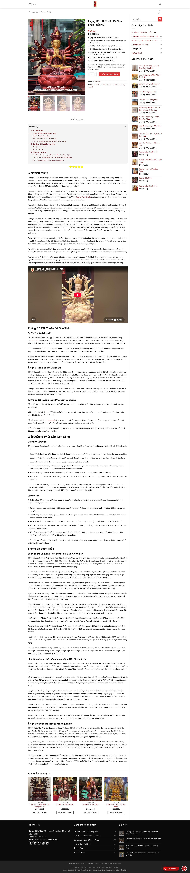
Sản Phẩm (92, 867)
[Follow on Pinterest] (47, 843)
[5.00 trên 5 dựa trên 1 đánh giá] (108, 31)
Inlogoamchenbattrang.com (111, 863)
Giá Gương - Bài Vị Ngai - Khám (144, 40)
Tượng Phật (46, 12)
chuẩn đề (102, 85)
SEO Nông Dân (121, 870)
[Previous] (31, 56)
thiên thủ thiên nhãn (115, 85)
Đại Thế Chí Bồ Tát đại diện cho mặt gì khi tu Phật (142, 854)
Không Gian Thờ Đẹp (140, 44)
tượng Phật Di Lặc (83, 197)
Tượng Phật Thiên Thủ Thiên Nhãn (115, 806)
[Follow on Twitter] (39, 843)
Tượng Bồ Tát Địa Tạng (90, 805)
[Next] (81, 56)
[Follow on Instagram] (35, 843)
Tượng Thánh (137, 53)
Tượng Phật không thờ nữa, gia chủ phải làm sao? (143, 840)
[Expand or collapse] (125, 126)
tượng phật (51, 420)
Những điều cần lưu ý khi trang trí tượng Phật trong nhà (142, 833)
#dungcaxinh (110, 870)
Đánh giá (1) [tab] (80, 120)
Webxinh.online (99, 870)
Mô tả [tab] (72, 120)
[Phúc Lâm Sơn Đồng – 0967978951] (95, 4)
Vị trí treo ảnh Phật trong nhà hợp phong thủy (142, 847)
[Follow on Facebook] (31, 843)
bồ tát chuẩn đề (94, 85)
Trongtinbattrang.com (93, 863)
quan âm (34, 340)
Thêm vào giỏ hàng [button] (39, 813)
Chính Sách (101, 867)
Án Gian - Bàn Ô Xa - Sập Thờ (144, 32)
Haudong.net (80, 863)
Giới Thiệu (83, 867)
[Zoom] (30, 92)
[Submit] (160, 19)
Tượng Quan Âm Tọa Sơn (65, 805)
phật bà (107, 85)
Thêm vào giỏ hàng (109, 74)
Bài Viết (109, 867)
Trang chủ (33, 12)
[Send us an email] (43, 843)
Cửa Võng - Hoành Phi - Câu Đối (145, 36)
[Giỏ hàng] (160, 4)
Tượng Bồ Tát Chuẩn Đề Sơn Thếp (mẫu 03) (39, 806)
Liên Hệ (115, 867)
